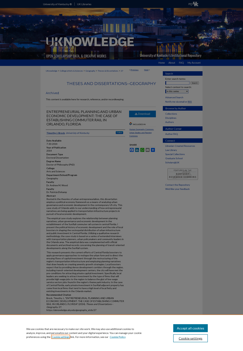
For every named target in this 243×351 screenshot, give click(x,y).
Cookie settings (61, 336)
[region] (121, 333)
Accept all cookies (190, 328)
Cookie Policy (118, 336)
